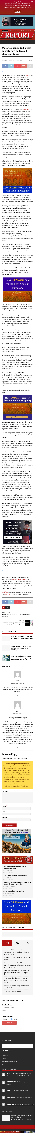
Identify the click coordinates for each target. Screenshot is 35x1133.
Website (4, 817)
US (7, 607)
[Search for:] (17, 1046)
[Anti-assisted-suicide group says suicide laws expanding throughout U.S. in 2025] (6, 658)
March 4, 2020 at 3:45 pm (17, 683)
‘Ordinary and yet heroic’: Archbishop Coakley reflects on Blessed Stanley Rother (15, 980)
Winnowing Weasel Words (12, 991)
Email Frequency (7, 1017)
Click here (5, 592)
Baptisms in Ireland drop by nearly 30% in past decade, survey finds (17, 883)
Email (4, 812)
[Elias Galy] (3, 1075)
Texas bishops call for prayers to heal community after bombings (21, 648)
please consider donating (20, 579)
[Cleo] (3, 1091)
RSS (3, 1064)
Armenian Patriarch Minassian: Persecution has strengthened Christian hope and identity (16, 952)
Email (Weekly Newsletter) (9, 1061)
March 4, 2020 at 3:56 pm (17, 713)
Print (30, 60)
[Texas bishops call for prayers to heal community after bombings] (6, 648)
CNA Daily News (18, 60)
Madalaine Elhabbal (10, 886)
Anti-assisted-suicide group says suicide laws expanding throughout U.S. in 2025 (21, 658)
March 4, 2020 (7, 60)
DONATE (17, 11)
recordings (26, 110)
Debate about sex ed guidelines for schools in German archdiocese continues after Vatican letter (17, 965)
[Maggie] (3, 1105)
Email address (7, 1005)
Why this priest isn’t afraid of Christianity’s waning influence (22, 637)
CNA (27, 75)
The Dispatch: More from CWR (17, 860)
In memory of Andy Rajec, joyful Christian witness (15, 867)
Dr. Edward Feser (9, 893)
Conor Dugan (8, 870)
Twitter (4, 1058)
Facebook (5, 1055)
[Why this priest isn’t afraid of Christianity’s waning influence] (6, 638)
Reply (18, 695)
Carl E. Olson (8, 877)
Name (4, 806)
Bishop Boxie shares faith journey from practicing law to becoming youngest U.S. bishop (17, 973)
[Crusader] (3, 1083)
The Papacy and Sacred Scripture (15, 875)
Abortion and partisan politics (14, 891)
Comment (5, 791)
